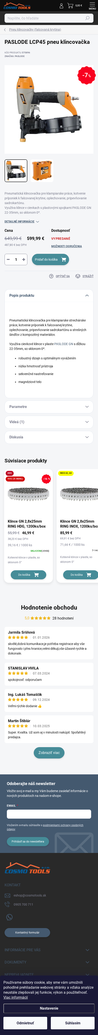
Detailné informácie (19, 221)
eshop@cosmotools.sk (30, 895)
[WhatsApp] (9, 916)
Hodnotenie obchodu (49, 607)
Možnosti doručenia (66, 246)
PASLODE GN (63, 344)
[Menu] (92, 5)
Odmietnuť (25, 1023)
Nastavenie (49, 1008)
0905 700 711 (23, 904)
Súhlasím (72, 1023)
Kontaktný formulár (27, 932)
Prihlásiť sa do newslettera (28, 841)
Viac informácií (15, 997)
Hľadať (87, 18)
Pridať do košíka (46, 259)
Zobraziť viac (49, 753)
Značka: (15, 56)
